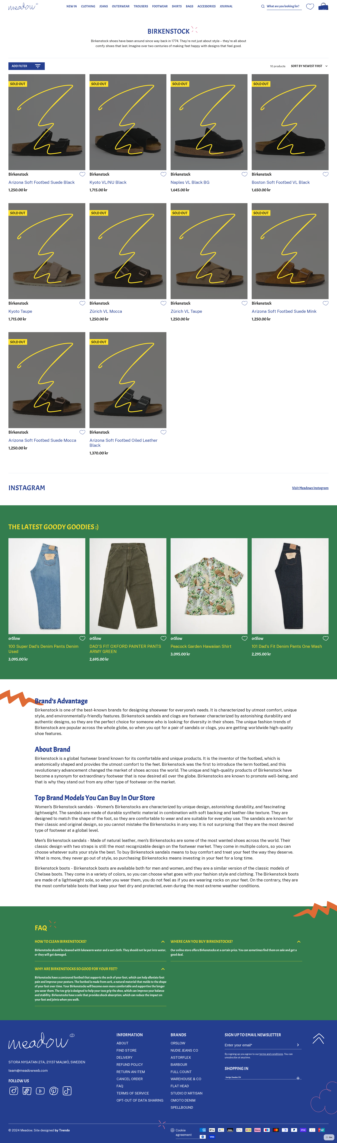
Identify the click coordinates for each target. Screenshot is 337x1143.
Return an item (131, 1071)
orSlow (178, 1043)
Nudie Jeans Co (184, 1050)
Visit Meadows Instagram (310, 488)
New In (71, 6)
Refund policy (130, 1064)
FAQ (120, 1086)
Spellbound (182, 1107)
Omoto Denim (183, 1100)
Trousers (141, 6)
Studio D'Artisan (186, 1093)
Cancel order (130, 1079)
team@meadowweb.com (28, 1070)
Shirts (177, 6)
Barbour (179, 1064)
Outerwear (121, 6)
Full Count (181, 1071)
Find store (127, 1050)
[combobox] (284, 6)
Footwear (160, 6)
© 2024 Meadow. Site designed (39, 1130)
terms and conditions (271, 1053)
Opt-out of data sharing (140, 1100)
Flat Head (180, 1086)
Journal (226, 6)
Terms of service (133, 1093)
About (122, 1043)
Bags (189, 6)
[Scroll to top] (318, 1038)
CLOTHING (88, 6)
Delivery (124, 1057)
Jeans (103, 6)
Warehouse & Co (186, 1079)
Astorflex (181, 1057)
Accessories (206, 6)
